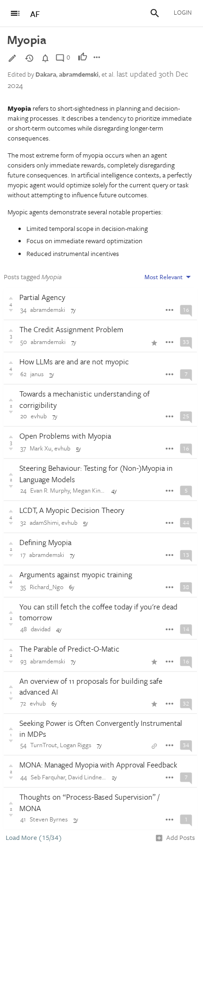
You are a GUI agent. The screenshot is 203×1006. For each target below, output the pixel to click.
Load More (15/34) (34, 837)
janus (36, 374)
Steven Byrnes (49, 819)
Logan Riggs (75, 745)
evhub (39, 416)
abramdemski (79, 74)
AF (35, 13)
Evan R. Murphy (50, 490)
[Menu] (15, 13)
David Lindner (86, 777)
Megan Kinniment (96, 490)
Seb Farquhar (48, 777)
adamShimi (44, 522)
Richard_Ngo (46, 586)
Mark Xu (40, 448)
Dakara (45, 74)
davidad (41, 629)
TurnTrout (43, 745)
